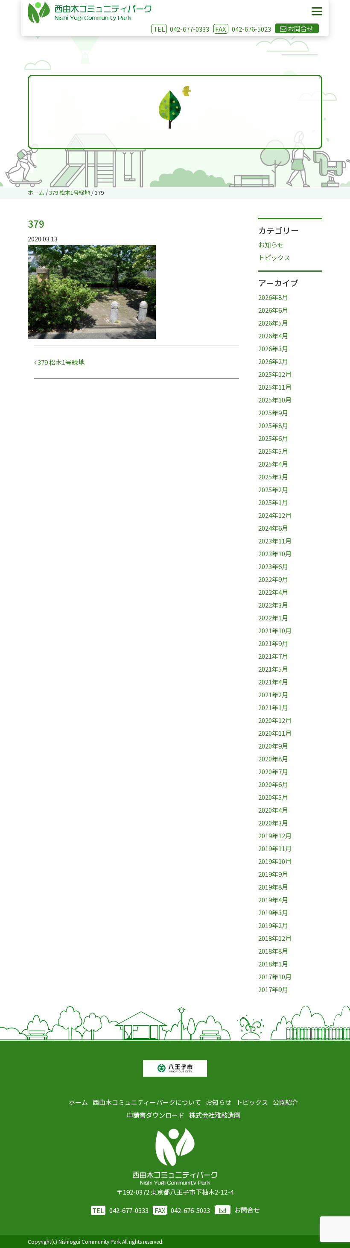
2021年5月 (273, 668)
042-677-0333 (189, 28)
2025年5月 (273, 450)
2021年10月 (275, 630)
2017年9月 (273, 989)
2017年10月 (275, 976)
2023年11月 (275, 540)
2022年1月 (273, 617)
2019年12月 (275, 835)
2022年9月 (273, 579)
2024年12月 (275, 515)
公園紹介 (285, 1102)
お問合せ (247, 1209)
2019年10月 (275, 861)
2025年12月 (275, 374)
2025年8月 (273, 425)
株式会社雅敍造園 (214, 1114)
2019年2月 (273, 925)
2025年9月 (273, 412)
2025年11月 (275, 386)
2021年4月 (273, 681)
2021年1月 (273, 707)
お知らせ (271, 244)
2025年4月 (273, 463)
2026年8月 (273, 297)
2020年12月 (275, 720)
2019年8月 (273, 886)
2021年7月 (273, 656)
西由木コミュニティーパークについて (147, 1102)
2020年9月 (273, 745)
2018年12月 (275, 938)
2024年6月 (273, 527)
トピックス (274, 257)
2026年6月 (273, 309)
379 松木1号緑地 (60, 362)
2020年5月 (273, 797)
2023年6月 (273, 566)
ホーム (78, 1102)
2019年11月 (275, 848)
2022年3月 (273, 604)
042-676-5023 (243, 28)
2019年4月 (273, 899)
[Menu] (317, 11)
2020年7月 (273, 771)
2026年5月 (273, 322)
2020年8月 (273, 758)
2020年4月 (273, 809)
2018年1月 (273, 963)
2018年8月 (273, 950)
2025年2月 (273, 489)
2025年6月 (273, 438)
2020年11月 (275, 732)
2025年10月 (275, 399)
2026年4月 (273, 335)
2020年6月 (273, 784)
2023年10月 (275, 553)
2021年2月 (273, 694)
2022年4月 (273, 591)
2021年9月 (273, 643)
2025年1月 (273, 502)
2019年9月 (273, 873)
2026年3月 (273, 348)
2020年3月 (273, 822)
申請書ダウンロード (155, 1114)
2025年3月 (273, 476)
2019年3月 (273, 912)
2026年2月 (273, 361)
